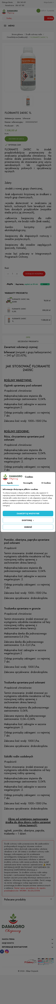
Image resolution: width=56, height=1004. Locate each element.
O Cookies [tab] (46, 483)
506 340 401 (21, 2)
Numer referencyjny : (14, 122)
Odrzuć (28, 527)
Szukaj (50, 18)
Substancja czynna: (13, 118)
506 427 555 (19, 5)
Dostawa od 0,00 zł (16, 139)
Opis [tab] (28, 337)
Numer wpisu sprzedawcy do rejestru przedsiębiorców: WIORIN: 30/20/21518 (24, 889)
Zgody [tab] (10, 483)
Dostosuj (27, 520)
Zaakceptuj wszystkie (28, 513)
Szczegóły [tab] (28, 483)
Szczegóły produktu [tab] (28, 341)
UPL (17, 125)
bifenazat (26, 118)
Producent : (9, 125)
